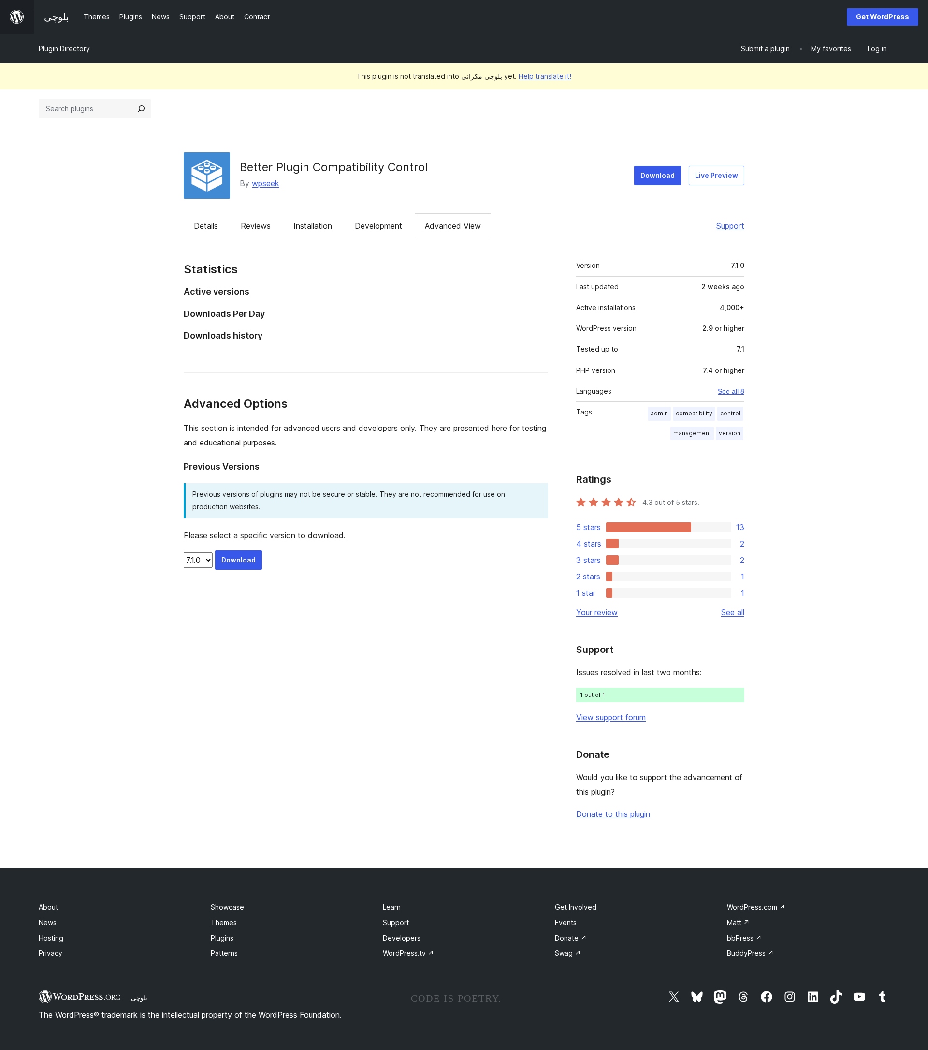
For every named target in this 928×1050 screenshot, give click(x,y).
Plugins (222, 938)
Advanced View (453, 226)
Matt (738, 922)
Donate (571, 938)
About (48, 907)
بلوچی (139, 998)
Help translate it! (545, 76)
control (730, 413)
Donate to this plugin (613, 814)
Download (657, 175)
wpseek (265, 183)
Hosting (51, 938)
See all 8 (731, 391)
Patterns (224, 953)
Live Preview (716, 175)
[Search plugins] (141, 108)
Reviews (256, 226)
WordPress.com (756, 907)
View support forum (611, 717)
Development (378, 226)
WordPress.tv (408, 953)
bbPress (744, 938)
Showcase (227, 907)
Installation (312, 226)
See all (732, 612)
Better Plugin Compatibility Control (334, 167)
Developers (401, 938)
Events (566, 922)
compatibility (694, 413)
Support (730, 226)
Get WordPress (882, 17)
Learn (392, 907)
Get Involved (575, 907)
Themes (224, 922)
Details (206, 226)
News (48, 922)
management (692, 433)
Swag (568, 953)
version (729, 433)
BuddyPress (750, 953)
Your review (597, 612)
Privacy (50, 953)
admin (659, 413)
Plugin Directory (64, 48)
